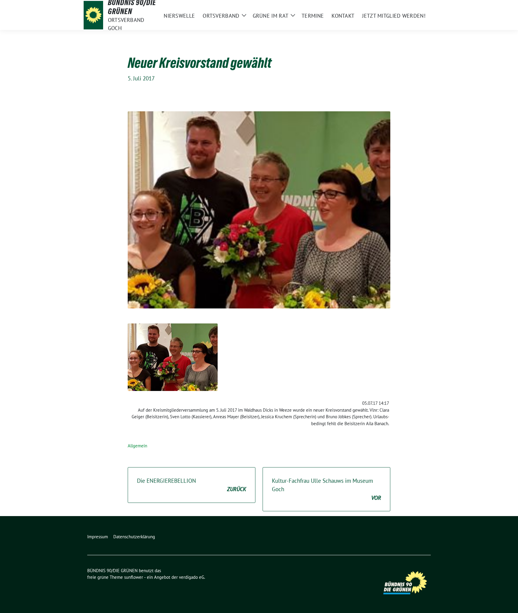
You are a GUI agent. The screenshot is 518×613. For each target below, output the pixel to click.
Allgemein (137, 446)
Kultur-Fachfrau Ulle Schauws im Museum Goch (326, 489)
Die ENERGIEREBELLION (191, 485)
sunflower (133, 577)
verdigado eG (191, 577)
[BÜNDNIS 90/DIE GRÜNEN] (93, 15)
